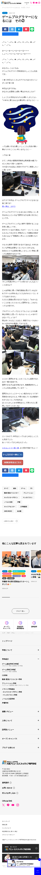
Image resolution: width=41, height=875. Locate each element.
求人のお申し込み (9, 793)
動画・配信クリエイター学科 (12, 679)
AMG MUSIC (8, 511)
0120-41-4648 (10, 773)
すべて (6, 488)
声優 (18, 502)
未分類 (19, 511)
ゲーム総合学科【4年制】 (10, 664)
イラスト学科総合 (8, 689)
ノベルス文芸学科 (8, 699)
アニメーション (28, 493)
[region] (20, 574)
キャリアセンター (9, 506)
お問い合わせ (7, 787)
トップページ (7, 641)
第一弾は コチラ (9, 206)
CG (31, 488)
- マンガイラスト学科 (9, 695)
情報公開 (4, 824)
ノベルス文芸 (8, 502)
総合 (14, 488)
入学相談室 (23, 506)
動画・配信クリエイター (11, 493)
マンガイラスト (27, 497)
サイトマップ (6, 821)
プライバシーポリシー (8, 835)
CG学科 (4, 675)
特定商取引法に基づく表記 (9, 831)
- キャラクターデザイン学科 (12, 692)
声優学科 (5, 703)
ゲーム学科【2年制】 (9, 669)
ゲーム (4, 13)
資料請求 (5, 782)
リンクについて (6, 828)
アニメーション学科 (9, 683)
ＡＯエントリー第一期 (10, 448)
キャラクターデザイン (11, 497)
